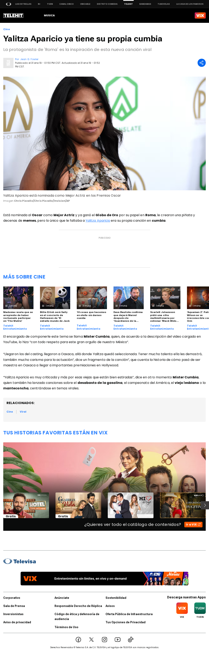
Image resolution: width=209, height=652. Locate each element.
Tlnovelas (164, 4)
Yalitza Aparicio (98, 220)
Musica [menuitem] (49, 15)
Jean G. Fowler (29, 59)
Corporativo (11, 597)
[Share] (202, 63)
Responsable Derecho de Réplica (78, 606)
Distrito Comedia (107, 4)
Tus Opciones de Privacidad (126, 622)
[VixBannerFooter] (104, 578)
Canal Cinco (66, 4)
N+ (39, 4)
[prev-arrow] (0, 505)
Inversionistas (13, 614)
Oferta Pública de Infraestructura (129, 614)
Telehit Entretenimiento (15, 327)
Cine (6, 29)
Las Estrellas (23, 4)
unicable (85, 4)
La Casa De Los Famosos (189, 4)
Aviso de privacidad (17, 622)
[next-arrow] (205, 505)
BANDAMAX (145, 4)
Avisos (110, 606)
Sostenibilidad (116, 597)
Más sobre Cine (24, 276)
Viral (23, 411)
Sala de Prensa (14, 606)
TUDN (50, 4)
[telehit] (13, 15)
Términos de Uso (66, 627)
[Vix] (200, 15)
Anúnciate (61, 597)
